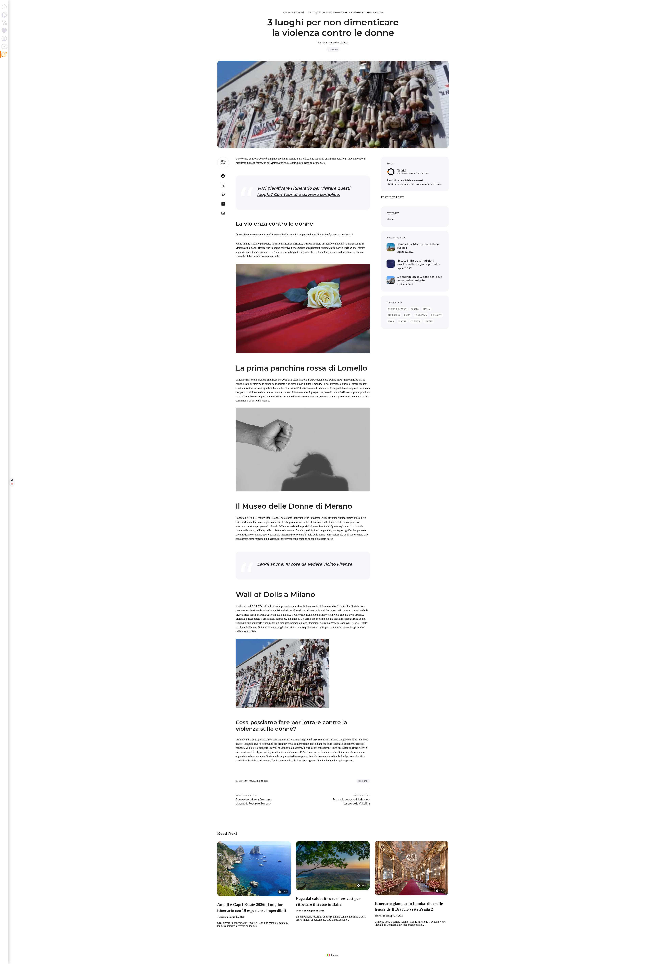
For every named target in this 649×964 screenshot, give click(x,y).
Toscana (415, 321)
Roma (391, 321)
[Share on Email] (223, 214)
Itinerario (394, 315)
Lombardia (421, 315)
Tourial (321, 42)
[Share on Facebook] (223, 177)
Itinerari (299, 12)
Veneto (429, 321)
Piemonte (436, 315)
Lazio (407, 315)
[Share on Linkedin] (223, 205)
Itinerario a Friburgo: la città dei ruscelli (418, 246)
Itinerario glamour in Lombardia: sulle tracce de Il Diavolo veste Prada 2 (409, 906)
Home (286, 12)
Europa (415, 309)
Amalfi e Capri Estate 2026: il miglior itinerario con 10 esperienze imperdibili (251, 907)
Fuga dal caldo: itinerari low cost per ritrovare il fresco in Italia (328, 901)
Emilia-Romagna (397, 309)
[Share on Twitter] (223, 186)
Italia (426, 309)
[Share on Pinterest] (223, 195)
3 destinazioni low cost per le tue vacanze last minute (419, 278)
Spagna (402, 321)
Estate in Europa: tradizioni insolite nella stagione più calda (418, 262)
